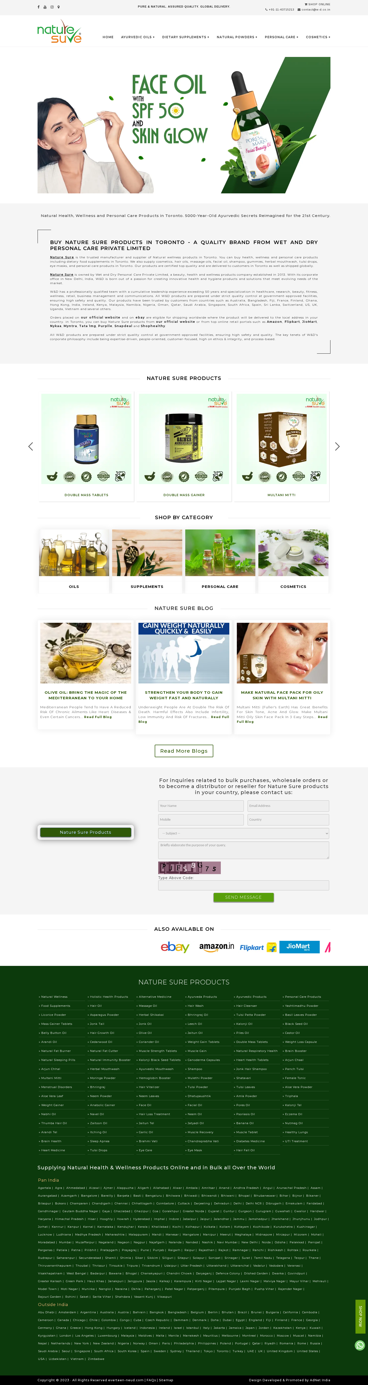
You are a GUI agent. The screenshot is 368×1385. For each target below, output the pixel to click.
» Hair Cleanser (245, 1006)
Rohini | (72, 1296)
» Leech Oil (193, 1024)
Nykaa (56, 326)
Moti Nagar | (71, 1289)
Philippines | (208, 1343)
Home (108, 37)
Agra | (60, 1188)
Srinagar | (233, 1258)
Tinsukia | (117, 1265)
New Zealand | (105, 1343)
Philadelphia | (185, 1343)
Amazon (274, 322)
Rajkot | (225, 1250)
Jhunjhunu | (303, 1219)
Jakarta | (221, 1328)
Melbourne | (231, 1335)
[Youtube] (45, 7)
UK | (262, 1351)
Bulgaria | (274, 1312)
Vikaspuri (164, 1296)
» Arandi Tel (48, 1132)
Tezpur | (301, 1258)
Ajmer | (110, 1188)
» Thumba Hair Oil (53, 1123)
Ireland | (166, 1328)
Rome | (303, 1343)
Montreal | (250, 1335)
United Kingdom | (281, 1351)
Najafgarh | (158, 1242)
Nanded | (193, 1242)
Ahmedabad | (77, 1188)
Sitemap (166, 1380)
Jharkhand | (282, 1219)
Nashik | (209, 1242)
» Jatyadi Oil (194, 1123)
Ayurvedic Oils (136, 37)
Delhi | (239, 1203)
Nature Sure (62, 257)
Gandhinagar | (50, 1211)
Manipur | (211, 1234)
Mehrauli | (321, 1281)
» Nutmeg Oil (293, 1123)
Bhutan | (229, 1312)
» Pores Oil (242, 1105)
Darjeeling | (203, 1203)
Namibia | (316, 1335)
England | (257, 1320)
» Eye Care (144, 1150)
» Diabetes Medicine (249, 1141)
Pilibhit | (92, 1250)
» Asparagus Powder (103, 1015)
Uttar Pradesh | (193, 1265)
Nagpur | (141, 1242)
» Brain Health (50, 1141)
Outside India (53, 1304)
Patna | (77, 1250)
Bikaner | (314, 1195)
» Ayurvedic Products (250, 996)
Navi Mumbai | (229, 1242)
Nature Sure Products (85, 832)
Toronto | (224, 1351)
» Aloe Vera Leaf (51, 1096)
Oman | (155, 1343)
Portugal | (243, 1343)
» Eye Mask (193, 1150)
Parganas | (47, 1250)
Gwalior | (301, 1211)
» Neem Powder (100, 1096)
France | (298, 1320)
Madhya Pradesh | (89, 1234)
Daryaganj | (205, 1273)
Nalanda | (177, 1242)
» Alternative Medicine (153, 996)
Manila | (175, 1335)
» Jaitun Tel (145, 1123)
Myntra (70, 326)
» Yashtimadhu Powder (300, 1006)
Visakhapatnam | (52, 1273)
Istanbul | (194, 1328)
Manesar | (174, 1234)
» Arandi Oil (48, 1042)
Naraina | (122, 1289)
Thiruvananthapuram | (56, 1265)
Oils (74, 586)
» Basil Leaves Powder (300, 1015)
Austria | (125, 1312)
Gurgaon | (247, 1211)
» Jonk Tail (96, 1024)
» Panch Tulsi (293, 1069)
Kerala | (144, 1226)
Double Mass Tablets (86, 495)
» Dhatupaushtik (198, 1096)
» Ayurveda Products (201, 996)
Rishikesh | (277, 1250)
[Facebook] (39, 7)
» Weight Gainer (51, 1105)
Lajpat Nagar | (227, 1281)
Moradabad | (48, 1242)
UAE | (252, 1351)
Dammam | (183, 1320)
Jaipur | (206, 1219)
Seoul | (67, 1351)
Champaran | (80, 1203)
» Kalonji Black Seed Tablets (158, 1060)
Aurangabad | (49, 1195)
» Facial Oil (193, 1105)
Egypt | (242, 1320)
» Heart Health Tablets (251, 1060)
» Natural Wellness (53, 996)
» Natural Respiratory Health (256, 1051)
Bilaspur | (46, 1203)
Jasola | (152, 1281)
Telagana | (284, 1258)
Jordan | (265, 1328)
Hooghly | (108, 1219)
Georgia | (313, 1320)
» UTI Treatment (295, 1141)
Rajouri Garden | (51, 1296)
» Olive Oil (144, 1033)
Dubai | (229, 1320)
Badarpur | (99, 1273)
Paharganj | (154, 1289)
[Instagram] (52, 7)
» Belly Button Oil (53, 1033)
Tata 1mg (87, 326)
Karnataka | (106, 1226)
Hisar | (93, 1219)
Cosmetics (316, 37)
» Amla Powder (245, 1096)
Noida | (268, 1242)
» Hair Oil (95, 1006)
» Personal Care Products (302, 996)
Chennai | (123, 1203)
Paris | (167, 1343)
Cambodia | (311, 1312)
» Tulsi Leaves (244, 1087)
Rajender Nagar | (291, 1289)
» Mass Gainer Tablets (55, 1024)
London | (67, 1335)
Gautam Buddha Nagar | (82, 1211)
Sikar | (140, 1258)
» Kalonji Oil (243, 1024)
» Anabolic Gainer (101, 1105)
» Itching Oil (97, 1132)
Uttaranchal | (241, 1265)
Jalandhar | (223, 1219)
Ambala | (193, 1188)
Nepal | (44, 1343)
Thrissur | (100, 1265)
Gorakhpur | (172, 1211)
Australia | (108, 1312)
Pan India (48, 1180)
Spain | (147, 1351)
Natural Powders (235, 37)
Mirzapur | (284, 1234)
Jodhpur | (322, 1219)
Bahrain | (141, 1312)
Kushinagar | (307, 1226)
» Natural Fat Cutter (103, 1051)
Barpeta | (124, 1195)
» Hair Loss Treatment (153, 1114)
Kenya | (302, 1328)
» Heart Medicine (52, 1150)
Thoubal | (83, 1265)
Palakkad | (298, 1242)
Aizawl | (96, 1188)
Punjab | (160, 1250)
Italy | (208, 1328)
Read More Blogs (184, 751)
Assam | (317, 1188)
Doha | (216, 1320)
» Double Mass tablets (251, 1042)
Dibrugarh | (275, 1203)
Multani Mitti (282, 495)
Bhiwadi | (192, 1195)
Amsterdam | (69, 1312)
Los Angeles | (86, 1335)
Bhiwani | (229, 1195)
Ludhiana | (65, 1234)
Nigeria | (125, 1343)
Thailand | (194, 1351)
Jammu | (240, 1219)
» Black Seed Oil (295, 1024)
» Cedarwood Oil (100, 1042)
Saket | (86, 1296)
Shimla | (127, 1258)
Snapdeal (123, 326)
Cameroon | (47, 1320)
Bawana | (117, 1273)
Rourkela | (311, 1250)
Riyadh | (272, 1343)
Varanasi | (295, 1265)
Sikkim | (154, 1258)
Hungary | (115, 1328)
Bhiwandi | (211, 1195)
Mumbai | (67, 1242)
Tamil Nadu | (264, 1258)
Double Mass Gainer (184, 495)
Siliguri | (169, 1258)
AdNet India (320, 1380)
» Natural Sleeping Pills (57, 1060)
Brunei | (258, 1312)
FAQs (151, 1380)
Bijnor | (298, 1195)
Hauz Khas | (97, 1281)
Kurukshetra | (285, 1226)
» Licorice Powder (52, 1015)
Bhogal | (133, 1273)
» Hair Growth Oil (101, 1033)
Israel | (179, 1328)
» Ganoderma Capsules (202, 1060)
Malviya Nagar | (276, 1281)
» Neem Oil (193, 1114)
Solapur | (200, 1258)
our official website (100, 317)
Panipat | (315, 1242)
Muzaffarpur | (87, 1242)
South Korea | (129, 1351)
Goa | (157, 1211)
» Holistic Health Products (108, 996)
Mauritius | (212, 1335)
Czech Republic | (159, 1320)
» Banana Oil (244, 1123)
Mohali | (318, 1234)
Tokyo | (210, 1351)
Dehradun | (223, 1203)
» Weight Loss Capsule (300, 1042)
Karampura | (184, 1281)
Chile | (95, 1320)
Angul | (269, 1188)
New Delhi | (251, 1242)
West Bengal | (78, 1273)
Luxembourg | (109, 1335)
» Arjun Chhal (49, 1069)
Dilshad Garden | (257, 1273)
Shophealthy (153, 326)
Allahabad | (162, 1188)
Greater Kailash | (51, 1281)
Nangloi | (106, 1289)
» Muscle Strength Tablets (156, 1051)
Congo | (126, 1320)
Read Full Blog (98, 717)
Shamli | (112, 1258)
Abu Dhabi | (48, 1312)
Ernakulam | (296, 1203)
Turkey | (239, 1351)
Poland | (227, 1343)
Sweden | (161, 1351)
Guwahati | (284, 1211)
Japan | (252, 1328)
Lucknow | (46, 1234)
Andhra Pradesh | (248, 1188)
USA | (43, 1359)
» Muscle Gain (196, 1051)
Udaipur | (172, 1265)
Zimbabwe (96, 1359)
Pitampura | (218, 1289)
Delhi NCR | (255, 1203)
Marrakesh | (192, 1335)
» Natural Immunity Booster (109, 1060)
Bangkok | (158, 1312)
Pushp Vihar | (266, 1289)
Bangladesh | (179, 1312)
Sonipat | (216, 1258)
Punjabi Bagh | (241, 1289)
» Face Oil (143, 1105)
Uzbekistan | (59, 1359)
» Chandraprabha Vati (202, 1141)
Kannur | (59, 1226)
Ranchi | (260, 1250)
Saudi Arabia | (49, 1351)
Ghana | (62, 1328)
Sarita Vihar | (103, 1296)
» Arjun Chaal (293, 1060)
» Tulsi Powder (196, 1087)
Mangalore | (192, 1234)
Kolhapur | (194, 1226)
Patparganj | (197, 1289)
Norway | (140, 1343)
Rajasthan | (208, 1250)
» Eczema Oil (292, 1114)
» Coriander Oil (147, 1042)
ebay (140, 317)
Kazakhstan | (284, 1328)
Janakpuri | (117, 1281)
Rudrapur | (47, 1258)
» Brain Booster (295, 1051)
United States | (309, 1351)
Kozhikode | (263, 1226)
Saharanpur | (67, 1258)
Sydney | (177, 1351)
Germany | (46, 1328)
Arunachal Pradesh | (293, 1188)
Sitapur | (184, 1258)
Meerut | (227, 1234)
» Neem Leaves (147, 1096)
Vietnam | (79, 1359)
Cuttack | (185, 1203)
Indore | (175, 1219)
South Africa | (105, 1351)
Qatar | (258, 1343)
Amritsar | (210, 1188)
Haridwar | (318, 1211)
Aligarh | (145, 1188)
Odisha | (282, 1242)
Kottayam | (243, 1226)
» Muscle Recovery (199, 1132)
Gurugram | (265, 1211)
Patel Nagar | (175, 1289)
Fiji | (270, 1320)
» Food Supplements (54, 1006)
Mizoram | (302, 1234)
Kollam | (226, 1226)
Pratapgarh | (110, 1250)
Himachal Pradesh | (71, 1219)
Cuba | (139, 1320)
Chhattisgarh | (143, 1203)
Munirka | (90, 1289)
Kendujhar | (127, 1226)
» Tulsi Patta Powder (250, 1015)
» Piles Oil (241, 1033)
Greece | (77, 1328)
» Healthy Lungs (295, 1132)
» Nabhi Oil (47, 1114)
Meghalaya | (245, 1234)
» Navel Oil (96, 1114)
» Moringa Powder (102, 1078)
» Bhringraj (96, 1087)
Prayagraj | (131, 1250)
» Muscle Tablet (246, 1132)
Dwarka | (279, 1273)
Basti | (138, 1195)
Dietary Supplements (184, 37)
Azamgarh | (70, 1195)
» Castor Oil (291, 1033)
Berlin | (214, 1312)
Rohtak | (294, 1250)
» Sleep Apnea (99, 1141)
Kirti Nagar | (205, 1281)
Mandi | (158, 1234)
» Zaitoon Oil (97, 1123)
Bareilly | (108, 1195)
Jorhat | (44, 1226)
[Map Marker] (59, 7)
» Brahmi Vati (147, 1141)
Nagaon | (125, 1242)
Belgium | (199, 1312)
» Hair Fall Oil (244, 1150)
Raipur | (191, 1250)
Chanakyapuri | (153, 1273)
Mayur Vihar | (301, 1281)
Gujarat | (215, 1211)
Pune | (146, 1250)
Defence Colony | (229, 1273)
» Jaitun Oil (194, 1033)
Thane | (315, 1258)
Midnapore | (265, 1234)
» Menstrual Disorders (55, 1087)
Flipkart (292, 322)
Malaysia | (129, 1335)
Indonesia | (149, 1328)
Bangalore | (90, 1195)
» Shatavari (242, 1078)
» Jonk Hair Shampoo (250, 1069)
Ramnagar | (242, 1250)
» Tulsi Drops (97, 1150)
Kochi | (178, 1226)
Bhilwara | (174, 1195)
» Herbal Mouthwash (104, 1069)
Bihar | (285, 1195)
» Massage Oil (146, 1006)
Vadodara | (277, 1265)
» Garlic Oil (144, 1132)
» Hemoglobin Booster (153, 1078)
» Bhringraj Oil (196, 1015)
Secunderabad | (91, 1258)
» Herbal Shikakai (150, 1015)
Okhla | (137, 1289)
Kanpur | (75, 1226)
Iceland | (131, 1328)
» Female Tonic (294, 1078)
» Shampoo (193, 1069)
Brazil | (244, 1312)
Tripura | (134, 1265)
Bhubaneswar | (266, 1195)
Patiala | (63, 1250)
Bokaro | (62, 1203)
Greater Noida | (195, 1211)
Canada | (65, 1320)
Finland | (282, 1320)
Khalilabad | (161, 1226)
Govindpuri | (298, 1273)
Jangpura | (136, 1281)
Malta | (161, 1335)
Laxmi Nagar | (251, 1281)
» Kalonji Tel (292, 1105)
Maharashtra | (116, 1234)
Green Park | (76, 1281)
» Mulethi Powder (199, 1078)
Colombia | (110, 1320)
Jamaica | (237, 1328)
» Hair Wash (194, 1006)
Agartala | (46, 1188)
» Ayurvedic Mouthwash (155, 1069)
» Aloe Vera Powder (297, 1087)
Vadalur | (260, 1265)
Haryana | (46, 1219)
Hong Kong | (95, 1328)
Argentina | (89, 1312)
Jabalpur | (191, 1219)
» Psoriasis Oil (244, 1114)
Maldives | (146, 1335)
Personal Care (280, 37)
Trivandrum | (152, 1265)
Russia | (316, 1343)
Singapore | (83, 1351)
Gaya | (107, 1211)
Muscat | (300, 1335)
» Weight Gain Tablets (202, 1042)
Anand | (226, 1188)
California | (292, 1312)
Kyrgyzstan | (48, 1335)
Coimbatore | (166, 1203)
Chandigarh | (103, 1203)
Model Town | (49, 1289)
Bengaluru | (155, 1195)
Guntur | (231, 1211)
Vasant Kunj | (145, 1296)
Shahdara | (124, 1296)
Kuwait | (317, 1328)
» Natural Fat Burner (55, 1051)
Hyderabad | (143, 1219)
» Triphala (290, 1096)
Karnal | (89, 1226)
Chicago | (81, 1320)
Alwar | (179, 1188)
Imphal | (161, 1219)
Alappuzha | (127, 1188)
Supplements (147, 586)
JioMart (309, 322)
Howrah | (124, 1219)
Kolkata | (211, 1226)
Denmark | (201, 1320)
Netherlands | (62, 1343)
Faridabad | (316, 1203)
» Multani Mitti (50, 1078)
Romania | (288, 1343)
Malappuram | (140, 1234)
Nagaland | (108, 1242)
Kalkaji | (166, 1281)
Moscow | (284, 1335)
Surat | (247, 1258)
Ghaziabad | (123, 1211)
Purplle (105, 326)
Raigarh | (175, 1250)
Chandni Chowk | (181, 1273)
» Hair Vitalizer (147, 1087)
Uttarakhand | (218, 1265)
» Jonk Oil (144, 1024)
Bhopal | (246, 1195)
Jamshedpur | (260, 1219)
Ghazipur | (143, 1211)
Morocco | (268, 1335)
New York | (83, 1343)
